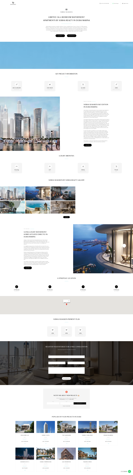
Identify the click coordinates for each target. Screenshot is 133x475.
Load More (66, 217)
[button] (60, 35)
